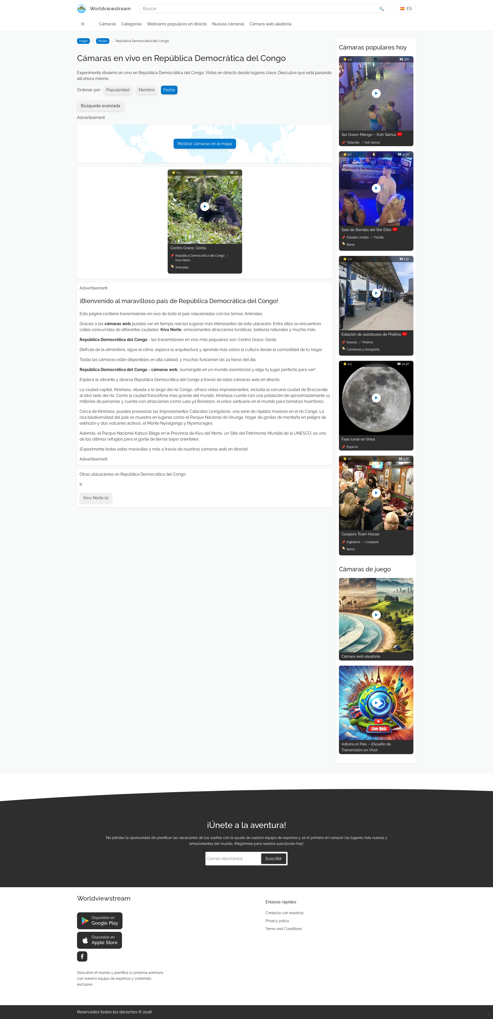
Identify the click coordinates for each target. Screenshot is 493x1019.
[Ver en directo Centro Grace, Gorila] (205, 242)
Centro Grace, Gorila (188, 248)
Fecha (169, 89)
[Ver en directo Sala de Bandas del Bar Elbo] (376, 224)
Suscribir (273, 858)
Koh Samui (372, 142)
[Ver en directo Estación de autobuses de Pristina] (376, 328)
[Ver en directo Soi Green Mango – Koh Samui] (376, 129)
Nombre (147, 89)
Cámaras (107, 24)
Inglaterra (354, 542)
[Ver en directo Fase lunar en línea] (376, 433)
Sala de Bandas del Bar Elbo (369, 229)
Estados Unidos (358, 237)
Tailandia (353, 142)
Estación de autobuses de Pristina (374, 334)
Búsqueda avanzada (100, 105)
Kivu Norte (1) (95, 497)
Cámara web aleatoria (270, 24)
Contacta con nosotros (285, 913)
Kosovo (352, 342)
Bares (351, 244)
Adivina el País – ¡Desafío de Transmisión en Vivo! (366, 747)
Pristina (367, 342)
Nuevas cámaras (228, 24)
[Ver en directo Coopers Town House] (376, 528)
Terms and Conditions (284, 929)
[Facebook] (82, 956)
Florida (379, 237)
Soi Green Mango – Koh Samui (371, 134)
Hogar (83, 41)
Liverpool (371, 542)
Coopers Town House (361, 534)
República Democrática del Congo (199, 255)
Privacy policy (277, 921)
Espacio (352, 447)
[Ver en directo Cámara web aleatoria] (376, 650)
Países (102, 41)
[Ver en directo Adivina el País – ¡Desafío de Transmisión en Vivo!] (376, 738)
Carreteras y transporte (363, 349)
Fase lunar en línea (358, 439)
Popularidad (118, 89)
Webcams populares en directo (177, 24)
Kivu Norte (182, 260)
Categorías (131, 24)
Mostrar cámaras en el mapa (204, 143)
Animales (182, 267)
